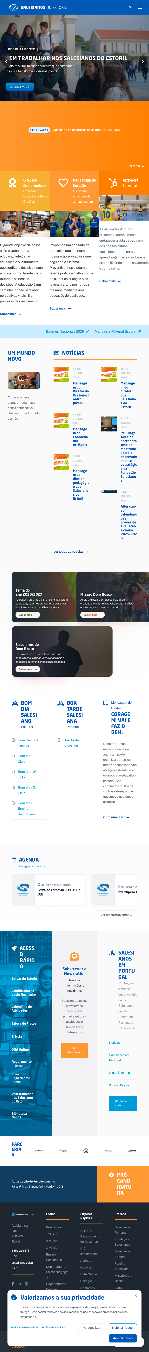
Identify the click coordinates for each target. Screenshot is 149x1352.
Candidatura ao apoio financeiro (24, 992)
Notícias (114, 1042)
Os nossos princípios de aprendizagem (83, 196)
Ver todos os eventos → (116, 915)
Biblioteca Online (19, 1115)
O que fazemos (119, 1072)
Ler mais (136, 166)
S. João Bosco (119, 1085)
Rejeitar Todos (122, 1327)
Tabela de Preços (24, 1023)
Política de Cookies (53, 1327)
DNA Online (20, 1049)
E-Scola (17, 1036)
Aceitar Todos (123, 1338)
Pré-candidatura (124, 1184)
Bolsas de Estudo (24, 979)
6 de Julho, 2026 (126, 496)
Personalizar (91, 1327)
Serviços (86, 1281)
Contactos (87, 1288)
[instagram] (26, 1284)
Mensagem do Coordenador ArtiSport (80, 437)
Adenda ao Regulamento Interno (21, 1077)
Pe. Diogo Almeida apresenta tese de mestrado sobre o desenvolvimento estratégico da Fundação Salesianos (129, 457)
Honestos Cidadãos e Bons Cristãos (35, 196)
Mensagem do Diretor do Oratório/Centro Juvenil (81, 393)
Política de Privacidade (25, 1327)
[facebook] (13, 1284)
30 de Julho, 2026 (78, 373)
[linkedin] (19, 1284)
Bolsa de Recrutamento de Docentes (90, 1236)
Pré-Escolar (54, 1227)
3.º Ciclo (51, 1247)
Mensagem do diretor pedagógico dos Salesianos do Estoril (81, 485)
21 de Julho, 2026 (126, 423)
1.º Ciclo (51, 1234)
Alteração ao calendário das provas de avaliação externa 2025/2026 (129, 522)
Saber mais (19, 86)
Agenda (85, 1260)
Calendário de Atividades (22, 1008)
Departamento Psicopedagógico (57, 1271)
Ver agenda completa (32, 866)
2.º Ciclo (51, 1241)
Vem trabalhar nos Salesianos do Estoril (22, 1097)
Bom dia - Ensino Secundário (26, 809)
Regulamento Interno (22, 1063)
